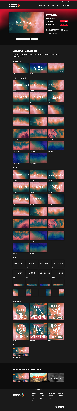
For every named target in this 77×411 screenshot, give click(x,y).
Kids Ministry (42, 398)
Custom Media (50, 5)
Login (32, 400)
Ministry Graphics (37, 54)
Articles (50, 400)
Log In (63, 1)
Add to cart (64, 24)
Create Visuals (42, 393)
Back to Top (38, 389)
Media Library (41, 5)
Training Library (51, 395)
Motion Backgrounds (26, 54)
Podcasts (50, 396)
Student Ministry (42, 400)
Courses (50, 398)
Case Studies (60, 395)
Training (57, 5)
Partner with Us (61, 393)
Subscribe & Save (64, 21)
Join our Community (29, 406)
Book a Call (33, 398)
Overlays (46, 54)
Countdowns (16, 54)
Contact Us (60, 400)
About (59, 398)
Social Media (54, 54)
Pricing (65, 5)
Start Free (33, 395)
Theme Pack (48, 13)
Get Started (34, 393)
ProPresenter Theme (18, 56)
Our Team (60, 396)
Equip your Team (52, 393)
